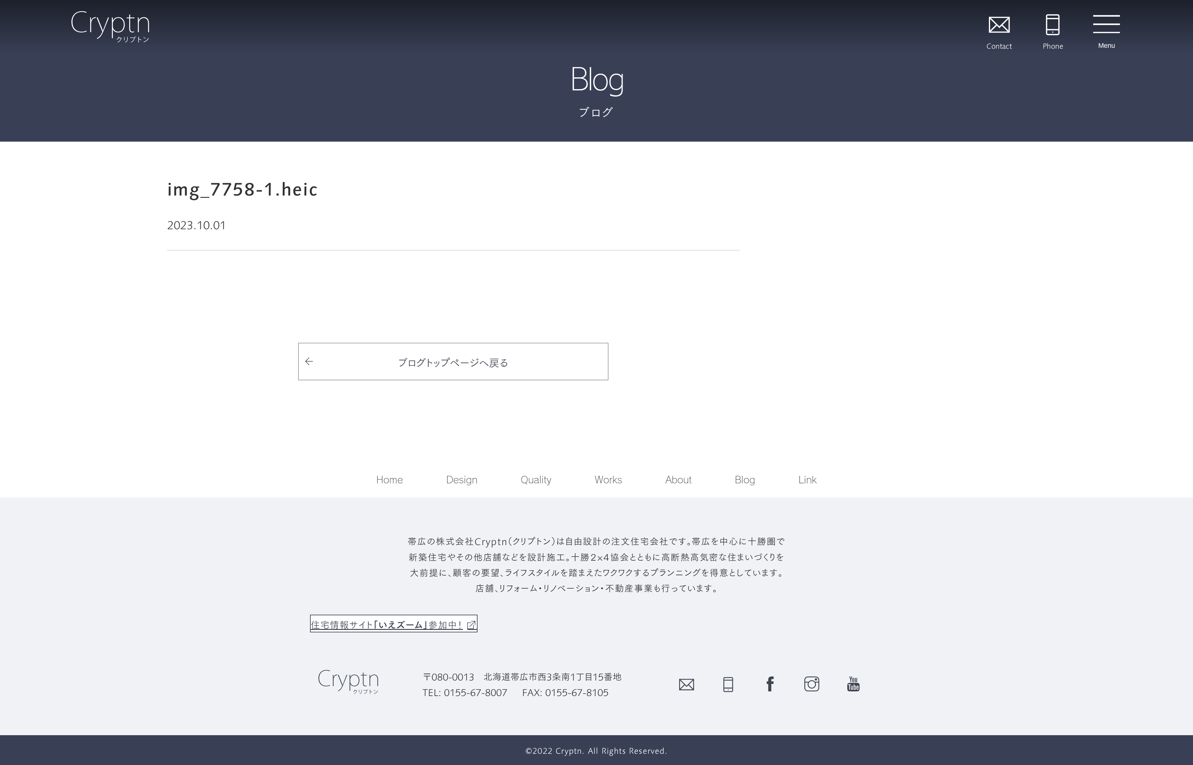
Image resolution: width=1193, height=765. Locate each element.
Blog (745, 479)
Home (389, 479)
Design (462, 479)
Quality (536, 479)
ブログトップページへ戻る (453, 362)
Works (608, 479)
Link (807, 479)
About (678, 479)
